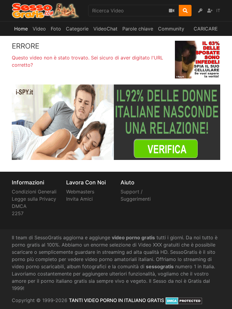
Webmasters (80, 192)
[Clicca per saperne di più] (116, 122)
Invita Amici (79, 199)
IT (218, 10)
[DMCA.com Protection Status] (184, 300)
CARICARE (206, 29)
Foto (56, 29)
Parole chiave (137, 29)
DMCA (19, 206)
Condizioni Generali (34, 192)
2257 (18, 213)
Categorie (77, 29)
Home (21, 29)
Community (171, 29)
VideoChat (105, 29)
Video (39, 29)
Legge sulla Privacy (34, 199)
